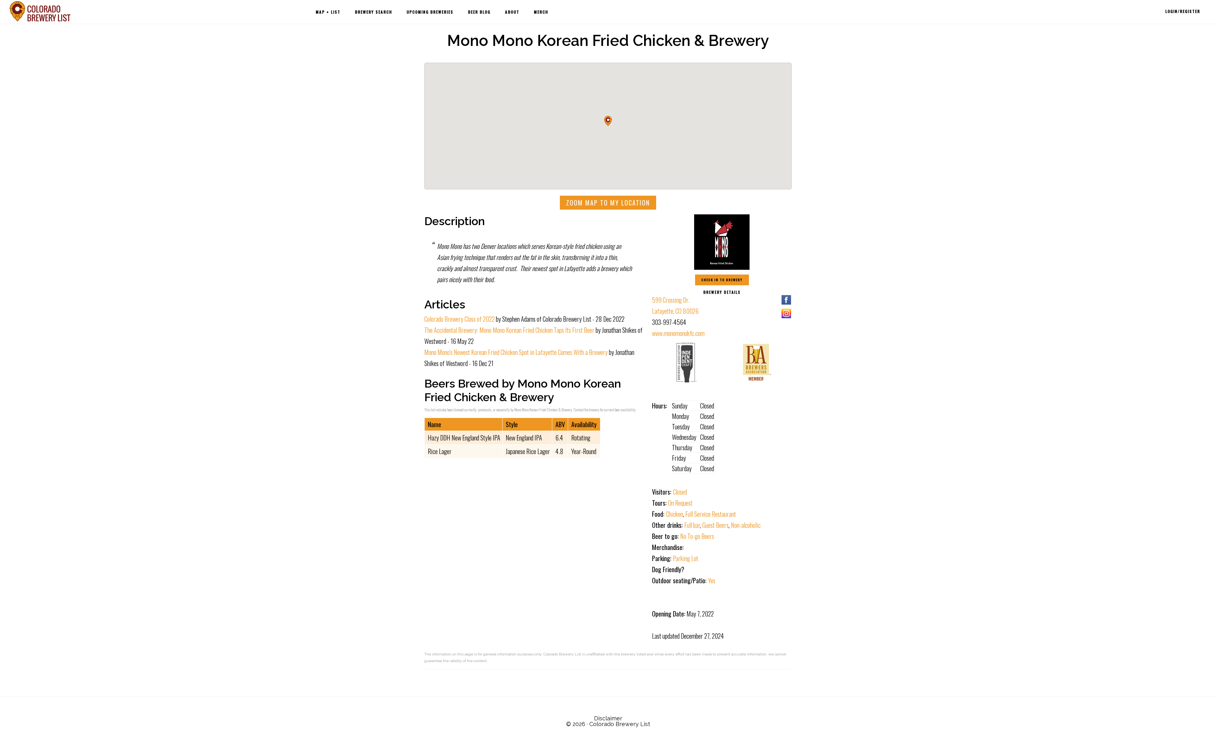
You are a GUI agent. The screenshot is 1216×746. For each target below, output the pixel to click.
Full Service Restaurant (710, 514)
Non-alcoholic (746, 525)
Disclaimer (608, 718)
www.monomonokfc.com (678, 333)
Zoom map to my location (608, 202)
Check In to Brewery (722, 279)
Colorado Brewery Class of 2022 (459, 319)
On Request (680, 503)
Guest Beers (715, 525)
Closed (680, 491)
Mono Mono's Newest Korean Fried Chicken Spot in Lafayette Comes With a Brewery (516, 352)
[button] (608, 121)
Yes (711, 580)
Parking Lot (685, 558)
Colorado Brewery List (41, 11)
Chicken (674, 514)
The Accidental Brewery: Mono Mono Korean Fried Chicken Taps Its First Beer (509, 330)
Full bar (692, 525)
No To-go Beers (697, 536)
